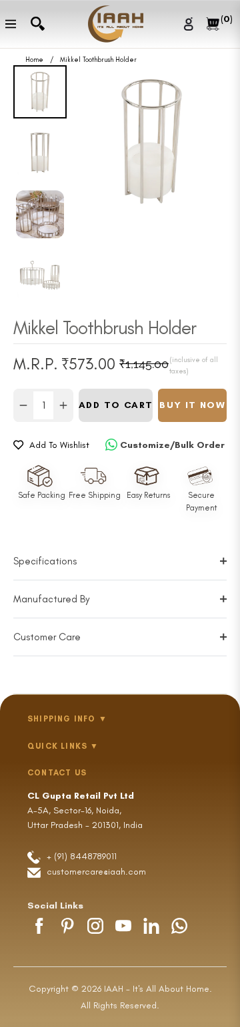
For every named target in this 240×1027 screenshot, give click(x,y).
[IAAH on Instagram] (95, 926)
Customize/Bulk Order (172, 445)
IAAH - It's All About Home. (158, 988)
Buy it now (192, 405)
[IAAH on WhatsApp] (179, 926)
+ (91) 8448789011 (80, 856)
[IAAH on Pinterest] (67, 926)
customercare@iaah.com (96, 871)
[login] (190, 23)
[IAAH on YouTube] (123, 926)
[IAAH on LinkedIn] (151, 926)
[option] (152, 141)
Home (34, 60)
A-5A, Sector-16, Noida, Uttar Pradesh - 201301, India (85, 810)
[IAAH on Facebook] (39, 926)
